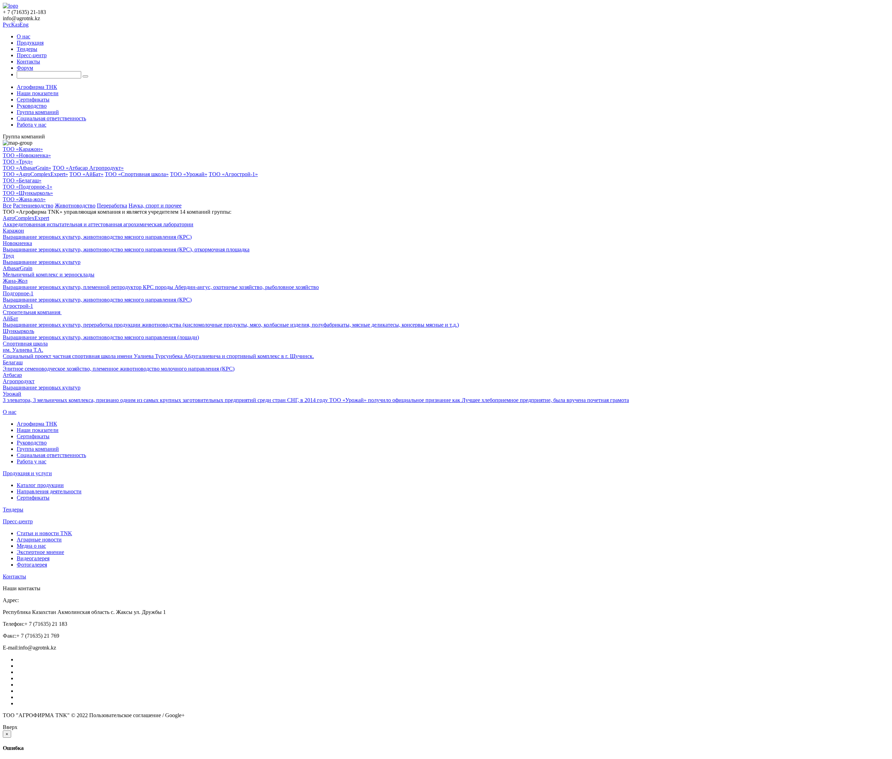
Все (7, 205)
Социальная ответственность (51, 118)
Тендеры (27, 49)
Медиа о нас (31, 546)
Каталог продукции (40, 485)
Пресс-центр (32, 55)
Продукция (30, 43)
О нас (23, 36)
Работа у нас (31, 125)
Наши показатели (38, 93)
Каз (15, 25)
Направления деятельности (49, 491)
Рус (7, 25)
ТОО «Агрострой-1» (233, 174)
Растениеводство (33, 205)
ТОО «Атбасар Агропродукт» (88, 168)
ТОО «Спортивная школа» (137, 174)
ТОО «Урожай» (188, 174)
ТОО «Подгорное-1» (27, 187)
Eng (24, 25)
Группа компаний (38, 112)
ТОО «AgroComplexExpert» (35, 174)
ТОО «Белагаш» (22, 180)
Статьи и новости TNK (44, 533)
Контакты (28, 61)
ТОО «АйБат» (86, 174)
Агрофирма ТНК (37, 87)
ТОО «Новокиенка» (27, 155)
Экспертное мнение (40, 552)
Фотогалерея (32, 565)
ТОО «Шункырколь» (28, 193)
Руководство (32, 106)
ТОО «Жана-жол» (24, 199)
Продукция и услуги (27, 473)
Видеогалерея (33, 558)
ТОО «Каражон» (23, 149)
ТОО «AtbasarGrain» (27, 168)
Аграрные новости (39, 539)
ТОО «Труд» (18, 162)
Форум (25, 68)
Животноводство (75, 205)
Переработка (112, 205)
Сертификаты (33, 100)
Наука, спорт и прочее (155, 205)
